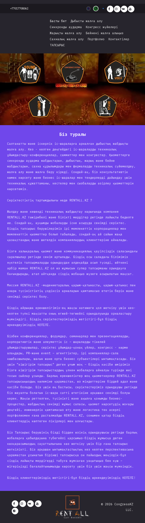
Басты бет (58, 21)
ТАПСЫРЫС (57, 45)
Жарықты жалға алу (66, 33)
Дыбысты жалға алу (87, 21)
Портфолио (96, 39)
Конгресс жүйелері (102, 27)
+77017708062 (19, 8)
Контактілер (118, 39)
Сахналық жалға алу (67, 39)
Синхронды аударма (66, 27)
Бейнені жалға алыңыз (104, 33)
